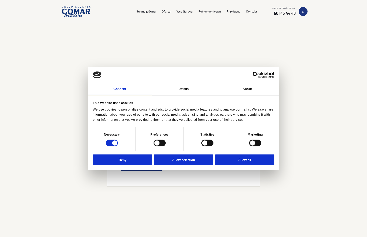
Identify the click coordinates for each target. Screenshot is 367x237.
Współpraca (184, 11)
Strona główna (146, 11)
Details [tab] (183, 89)
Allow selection (183, 160)
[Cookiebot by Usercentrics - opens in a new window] (255, 75)
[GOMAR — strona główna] (76, 11)
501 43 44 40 (285, 13)
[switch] (160, 143)
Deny (122, 160)
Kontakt (251, 11)
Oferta (166, 11)
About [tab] (247, 89)
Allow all (244, 160)
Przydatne (233, 11)
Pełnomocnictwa (210, 11)
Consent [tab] (119, 89)
